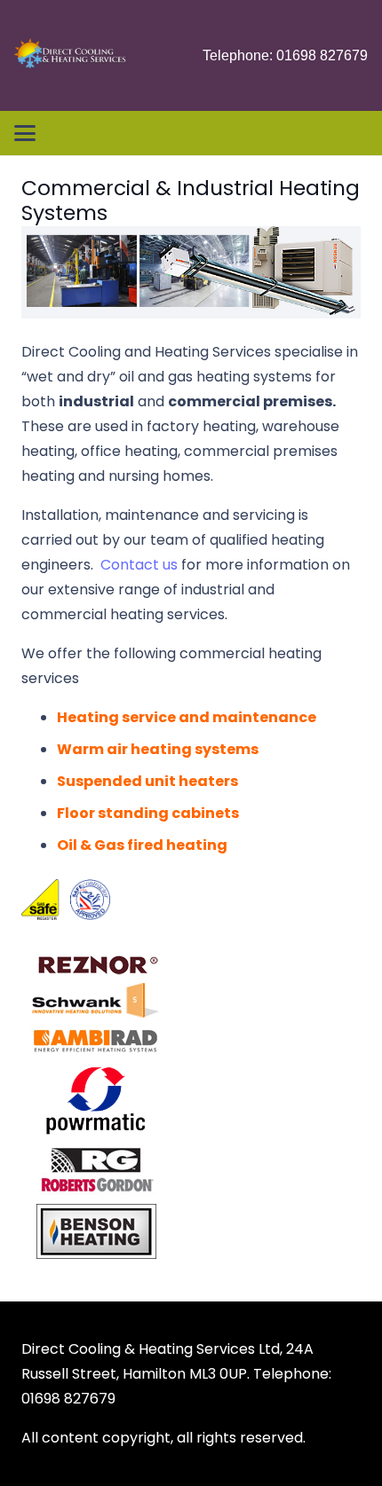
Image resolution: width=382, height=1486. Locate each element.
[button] (25, 133)
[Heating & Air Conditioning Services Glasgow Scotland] (70, 56)
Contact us (139, 564)
